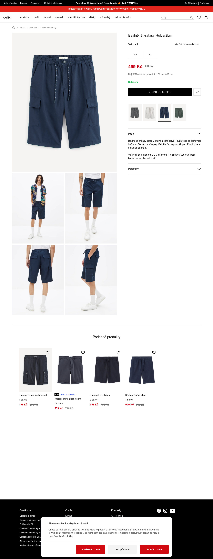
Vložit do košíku (160, 92)
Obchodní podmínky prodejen (33, 532)
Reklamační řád (27, 524)
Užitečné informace (53, 2)
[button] (197, 92)
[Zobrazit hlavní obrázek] (64, 102)
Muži (22, 27)
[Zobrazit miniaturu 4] (91, 280)
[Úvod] (13, 27)
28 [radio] (135, 54)
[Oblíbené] (199, 17)
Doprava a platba (27, 515)
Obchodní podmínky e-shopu (33, 528)
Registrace (205, 3)
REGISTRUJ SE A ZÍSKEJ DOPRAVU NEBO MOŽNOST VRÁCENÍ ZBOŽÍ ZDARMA (106, 9)
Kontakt (23, 2)
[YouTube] (172, 511)
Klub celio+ (36, 2)
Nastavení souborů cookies (32, 545)
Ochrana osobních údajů (31, 536)
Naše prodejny (10, 2)
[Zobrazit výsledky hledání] (191, 17)
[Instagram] (165, 511)
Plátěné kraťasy (49, 27)
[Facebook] (159, 511)
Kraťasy (33, 27)
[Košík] (206, 17)
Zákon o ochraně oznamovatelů (34, 540)
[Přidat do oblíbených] (47, 352)
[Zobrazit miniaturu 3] (38, 280)
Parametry (133, 168)
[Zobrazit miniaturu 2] (91, 208)
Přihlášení (192, 3)
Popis (131, 133)
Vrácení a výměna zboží (31, 519)
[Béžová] (150, 113)
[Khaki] (179, 113)
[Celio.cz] (7, 17)
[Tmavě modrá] (164, 113)
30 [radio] (150, 54)
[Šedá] (135, 113)
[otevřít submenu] (30, 17)
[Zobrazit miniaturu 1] (38, 208)
